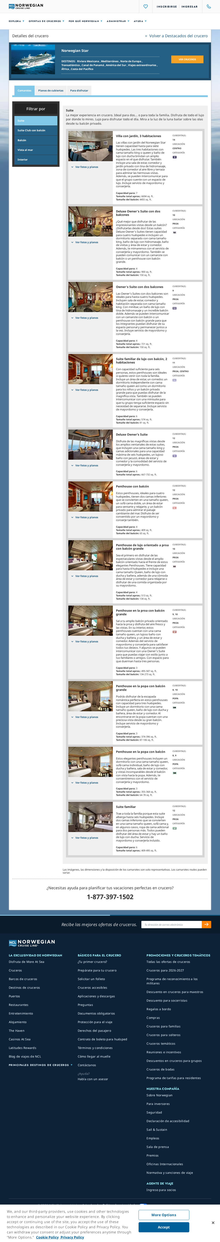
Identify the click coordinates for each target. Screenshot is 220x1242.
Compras (153, 1018)
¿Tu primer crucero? (92, 962)
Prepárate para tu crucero (97, 970)
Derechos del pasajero (94, 1031)
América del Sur (116, 65)
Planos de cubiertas (50, 90)
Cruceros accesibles (92, 987)
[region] (110, 1223)
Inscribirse (167, 6)
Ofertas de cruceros (45, 21)
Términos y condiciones (95, 1048)
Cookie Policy (47, 1237)
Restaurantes (19, 1005)
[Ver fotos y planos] (90, 146)
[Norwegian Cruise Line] (26, 6)
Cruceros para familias (163, 1026)
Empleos (153, 1138)
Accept (164, 1227)
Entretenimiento (21, 1013)
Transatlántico (70, 65)
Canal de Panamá (93, 65)
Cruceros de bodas (160, 1069)
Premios (153, 1155)
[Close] (213, 1223)
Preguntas (85, 1005)
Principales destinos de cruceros (39, 1065)
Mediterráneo (110, 61)
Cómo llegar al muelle (94, 1056)
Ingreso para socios (161, 1190)
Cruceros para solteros (163, 1035)
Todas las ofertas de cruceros (168, 962)
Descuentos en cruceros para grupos (174, 1061)
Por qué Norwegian (84, 21)
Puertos (14, 996)
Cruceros (15, 970)
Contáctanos (87, 1065)
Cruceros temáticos (161, 1043)
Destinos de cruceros (24, 987)
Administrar (116, 21)
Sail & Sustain (157, 1130)
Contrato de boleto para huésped (102, 1039)
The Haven (16, 1031)
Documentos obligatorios (96, 1013)
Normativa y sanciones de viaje (170, 1173)
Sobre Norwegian (160, 1095)
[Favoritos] (146, 6)
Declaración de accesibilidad (168, 1121)
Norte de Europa (131, 61)
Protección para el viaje (95, 1022)
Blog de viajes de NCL (25, 1056)
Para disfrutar (79, 90)
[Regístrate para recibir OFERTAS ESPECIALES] (206, 924)
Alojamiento (18, 1022)
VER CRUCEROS (187, 59)
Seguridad (154, 1112)
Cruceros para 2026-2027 (165, 970)
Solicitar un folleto (91, 979)
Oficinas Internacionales (165, 1164)
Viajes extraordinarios (142, 65)
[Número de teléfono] (206, 6)
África (65, 69)
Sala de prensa (158, 1147)
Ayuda (139, 21)
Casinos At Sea (20, 1039)
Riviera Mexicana (88, 61)
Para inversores (158, 1104)
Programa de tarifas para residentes (174, 1078)
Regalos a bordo (159, 1009)
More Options (163, 1215)
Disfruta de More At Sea (26, 962)
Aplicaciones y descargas (96, 996)
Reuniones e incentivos (164, 1052)
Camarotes (24, 90)
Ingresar (190, 6)
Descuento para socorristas (167, 1000)
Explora (15, 21)
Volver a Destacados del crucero (178, 36)
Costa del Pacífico (82, 69)
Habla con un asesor (93, 1079)
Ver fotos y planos (86, 167)
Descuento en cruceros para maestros (175, 992)
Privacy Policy (72, 1237)
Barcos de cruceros (23, 979)
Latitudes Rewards (22, 1048)
